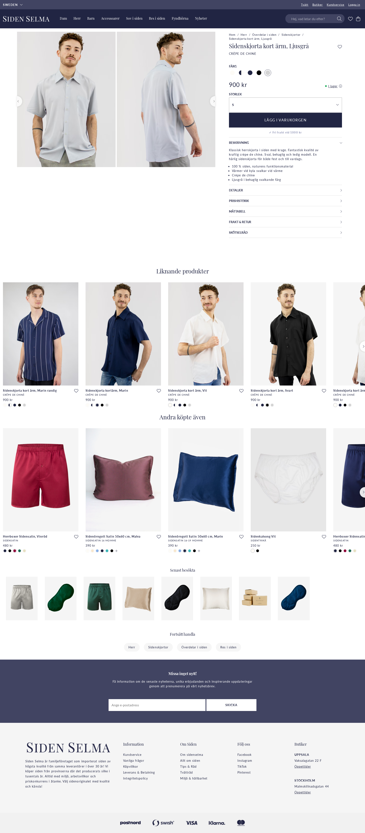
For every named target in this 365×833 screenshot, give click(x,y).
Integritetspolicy (135, 778)
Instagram (244, 760)
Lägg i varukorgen (285, 119)
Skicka (231, 705)
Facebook (244, 754)
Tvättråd (186, 772)
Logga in (354, 5)
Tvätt (305, 5)
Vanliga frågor (133, 760)
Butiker (317, 5)
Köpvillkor (130, 766)
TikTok (242, 766)
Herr (244, 35)
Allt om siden (190, 760)
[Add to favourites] (340, 47)
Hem (232, 35)
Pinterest (244, 772)
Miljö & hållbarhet (193, 778)
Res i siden (228, 647)
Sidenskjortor (291, 35)
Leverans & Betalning (139, 772)
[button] (285, 104)
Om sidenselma (191, 754)
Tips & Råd (188, 766)
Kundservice (335, 5)
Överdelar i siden (264, 35)
